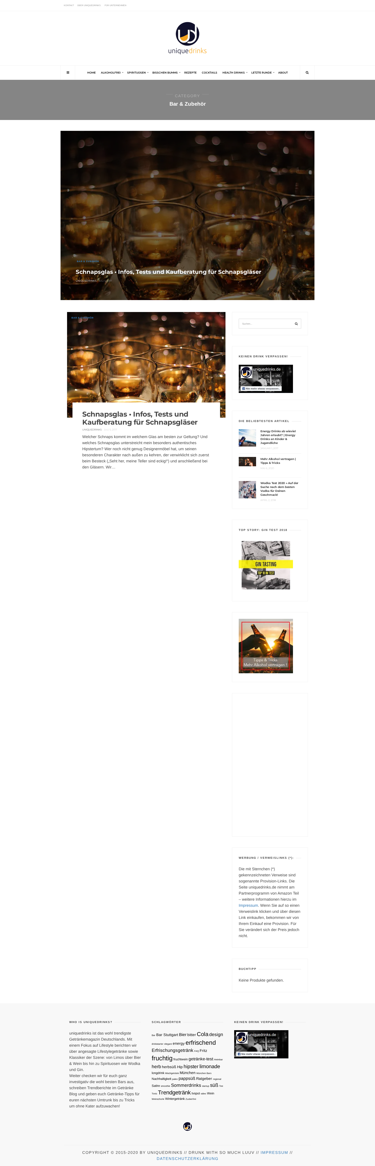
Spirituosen (136, 72)
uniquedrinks (86, 280)
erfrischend (201, 1042)
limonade (209, 1066)
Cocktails (209, 72)
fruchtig (162, 1058)
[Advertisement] (270, 765)
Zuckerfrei (191, 1099)
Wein (210, 1093)
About (283, 72)
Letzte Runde (261, 72)
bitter (191, 1035)
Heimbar (218, 1059)
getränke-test (201, 1058)
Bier (182, 1034)
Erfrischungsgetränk (172, 1050)
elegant (168, 1044)
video (203, 1093)
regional (217, 1079)
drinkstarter (157, 1044)
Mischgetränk (172, 1073)
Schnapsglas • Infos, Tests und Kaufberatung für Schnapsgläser (168, 271)
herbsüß (169, 1067)
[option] (187, 216)
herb (156, 1066)
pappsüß (187, 1078)
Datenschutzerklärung (188, 1158)
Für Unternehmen (115, 5)
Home (91, 72)
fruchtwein (180, 1059)
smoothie (165, 1086)
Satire (156, 1085)
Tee (221, 1086)
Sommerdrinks (186, 1085)
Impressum (248, 905)
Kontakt (69, 5)
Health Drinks (233, 72)
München (188, 1073)
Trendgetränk (174, 1092)
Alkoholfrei (111, 72)
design (216, 1034)
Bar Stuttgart (167, 1035)
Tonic (154, 1093)
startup (205, 1086)
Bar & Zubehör (88, 261)
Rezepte (190, 72)
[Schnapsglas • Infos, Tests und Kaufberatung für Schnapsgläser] (187, 215)
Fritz (203, 1050)
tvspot (196, 1093)
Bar (153, 1035)
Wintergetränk (175, 1098)
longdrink (158, 1073)
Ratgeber (204, 1078)
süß (214, 1085)
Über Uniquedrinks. (89, 5)
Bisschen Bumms (165, 72)
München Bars (203, 1073)
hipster (191, 1066)
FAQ (196, 1051)
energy (179, 1043)
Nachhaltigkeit (161, 1079)
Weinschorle (158, 1099)
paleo (175, 1079)
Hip (180, 1067)
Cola (202, 1034)
